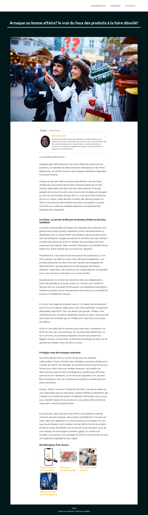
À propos (43, 130)
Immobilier (115, 6)
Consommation (97, 6)
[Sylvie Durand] (45, 146)
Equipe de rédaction (66, 511)
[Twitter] (105, 136)
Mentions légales (83, 511)
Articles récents (54, 130)
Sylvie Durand (59, 136)
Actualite (130, 6)
